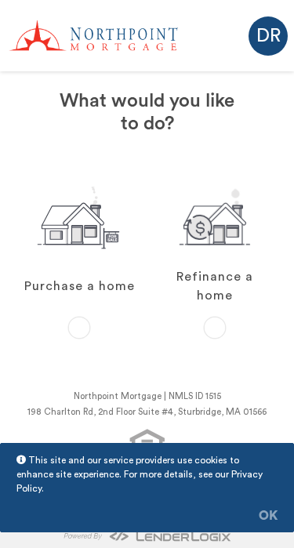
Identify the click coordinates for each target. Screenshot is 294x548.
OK (268, 516)
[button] (268, 36)
